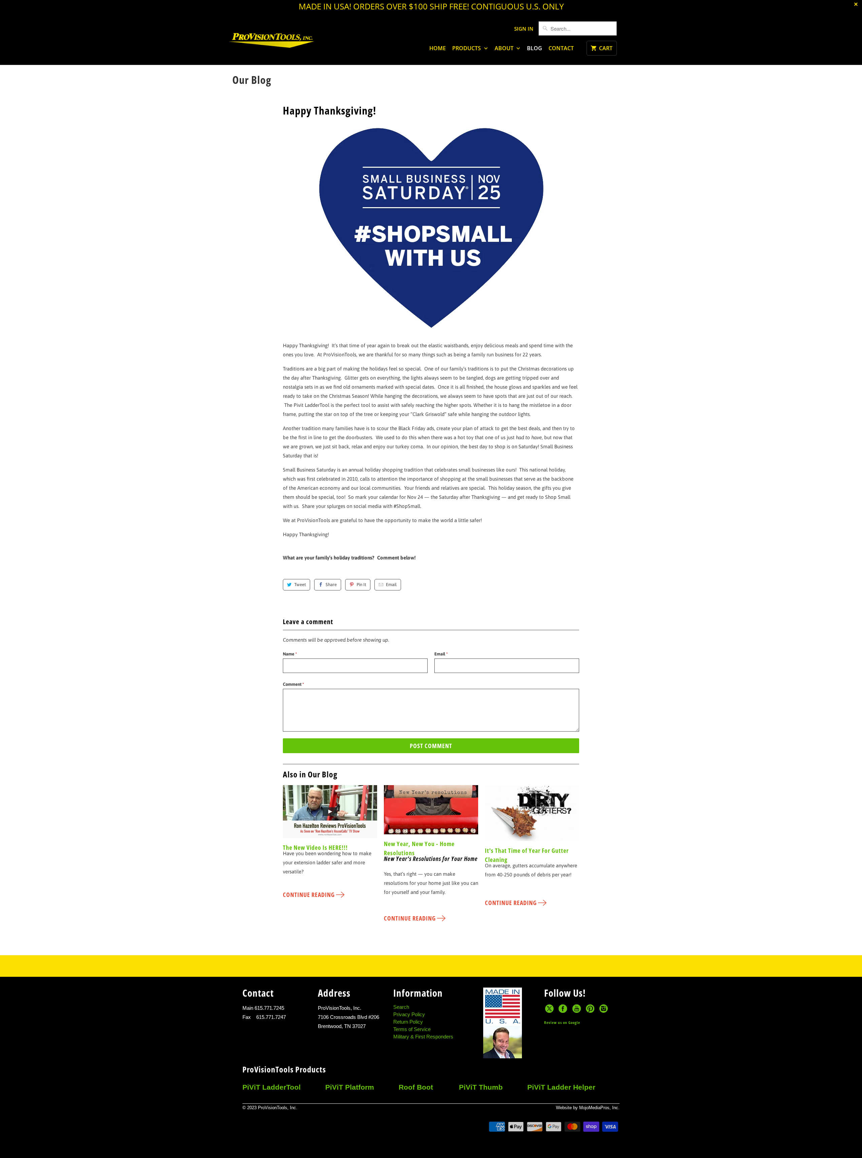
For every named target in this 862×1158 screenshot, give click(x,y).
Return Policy (408, 1022)
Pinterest (590, 1008)
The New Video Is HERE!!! (315, 847)
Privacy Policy (409, 1014)
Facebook (563, 1008)
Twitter (549, 1008)
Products (467, 48)
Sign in (523, 28)
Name (290, 653)
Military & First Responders (423, 1036)
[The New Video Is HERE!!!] (330, 814)
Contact (561, 48)
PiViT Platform (349, 1087)
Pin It (361, 584)
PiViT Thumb (481, 1087)
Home (437, 48)
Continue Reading (309, 895)
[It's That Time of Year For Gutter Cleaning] (532, 815)
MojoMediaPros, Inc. (599, 1107)
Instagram (603, 1008)
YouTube (576, 1008)
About (505, 48)
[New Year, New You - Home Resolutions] (431, 812)
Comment (293, 684)
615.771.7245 (269, 1008)
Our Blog (251, 79)
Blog (534, 48)
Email (391, 584)
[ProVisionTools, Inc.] (271, 43)
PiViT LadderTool (271, 1087)
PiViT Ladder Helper (561, 1087)
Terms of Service (412, 1029)
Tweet (300, 584)
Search (401, 1007)
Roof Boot (416, 1087)
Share (331, 584)
